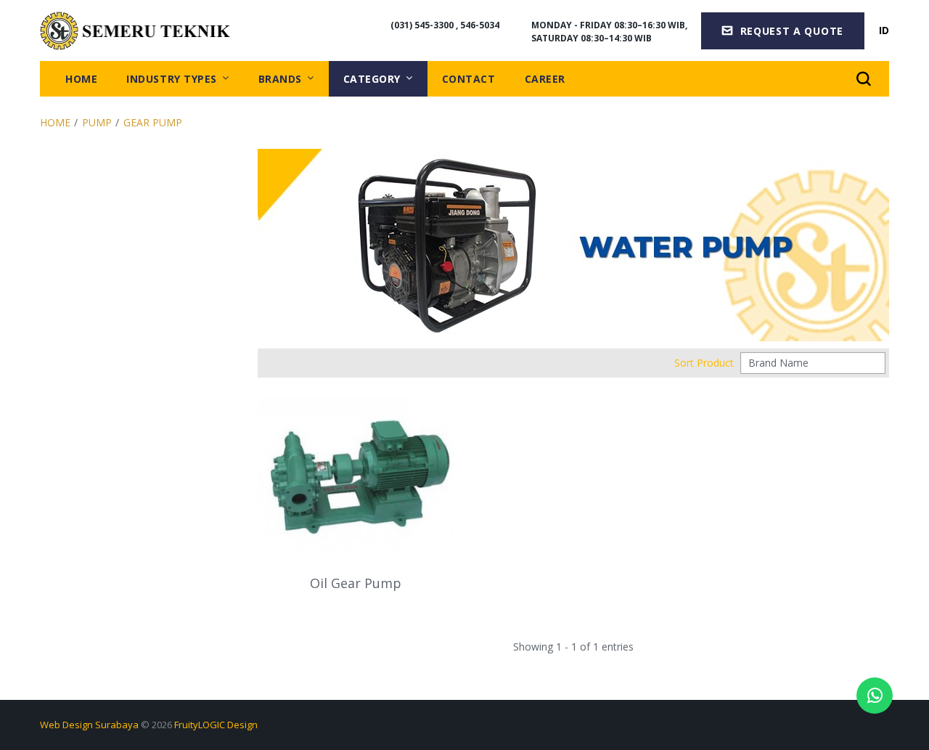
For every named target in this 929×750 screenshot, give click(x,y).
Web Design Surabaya (89, 724)
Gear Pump (152, 122)
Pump (97, 122)
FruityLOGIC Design (216, 724)
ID (884, 30)
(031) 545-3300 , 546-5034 (444, 25)
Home (55, 122)
